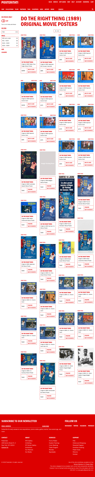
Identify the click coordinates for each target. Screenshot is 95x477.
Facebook (83, 426)
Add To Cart (31, 69)
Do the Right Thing (27, 62)
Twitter (75, 426)
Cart (92, 2)
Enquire (30, 189)
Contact (75, 454)
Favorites (86, 2)
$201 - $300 (5, 45)
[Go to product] (29, 48)
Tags (28, 9)
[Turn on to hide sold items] (3, 20)
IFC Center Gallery (30, 445)
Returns (75, 452)
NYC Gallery (28, 441)
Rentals (51, 450)
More (52, 9)
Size (2, 49)
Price (3, 36)
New (2, 9)
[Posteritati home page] (9, 2)
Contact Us (4, 447)
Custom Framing (54, 443)
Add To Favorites (32, 72)
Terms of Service (78, 464)
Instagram (68, 426)
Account (78, 2)
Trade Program (53, 447)
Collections (9, 9)
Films (16, 9)
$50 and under (6, 38)
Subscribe (45, 426)
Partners (23, 9)
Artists (47, 9)
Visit (68, 2)
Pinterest (91, 426)
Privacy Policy (89, 464)
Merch (55, 2)
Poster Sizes (76, 450)
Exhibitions (28, 447)
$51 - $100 (5, 40)
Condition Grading (78, 447)
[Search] (93, 9)
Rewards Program (78, 445)
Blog (50, 2)
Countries (35, 9)
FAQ (74, 441)
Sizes (41, 9)
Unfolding (28, 443)
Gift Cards (62, 2)
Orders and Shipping (79, 443)
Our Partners (29, 450)
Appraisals (52, 452)
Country (4, 52)
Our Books (28, 452)
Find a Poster (53, 441)
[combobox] (76, 9)
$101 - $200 (5, 43)
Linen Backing (53, 445)
